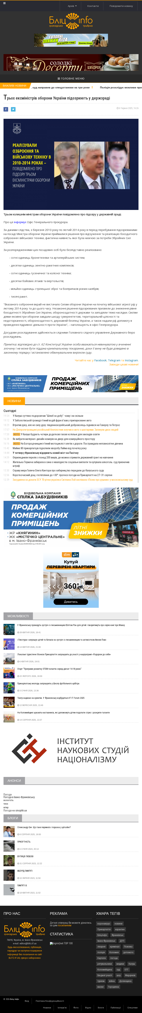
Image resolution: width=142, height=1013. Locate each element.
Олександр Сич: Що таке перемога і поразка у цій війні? (44, 827)
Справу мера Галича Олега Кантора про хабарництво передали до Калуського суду (58, 470)
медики (120, 963)
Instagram (131, 360)
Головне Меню (72, 78)
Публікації (116, 1008)
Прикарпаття (104, 929)
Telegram (114, 360)
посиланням (64, 925)
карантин (120, 929)
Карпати (101, 958)
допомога (128, 952)
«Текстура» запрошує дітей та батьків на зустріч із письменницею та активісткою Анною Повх (61, 640)
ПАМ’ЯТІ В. (22, 885)
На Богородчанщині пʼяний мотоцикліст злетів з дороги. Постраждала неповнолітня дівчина (68, 443)
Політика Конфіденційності (50, 1001)
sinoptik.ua (21, 810)
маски (100, 986)
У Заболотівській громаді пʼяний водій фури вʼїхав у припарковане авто (52, 420)
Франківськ (117, 935)
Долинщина (125, 981)
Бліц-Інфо (102, 935)
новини (118, 923)
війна (112, 981)
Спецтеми (132, 1008)
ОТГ (127, 969)
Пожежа (128, 946)
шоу (119, 975)
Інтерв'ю (62, 1008)
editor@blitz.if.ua (28, 943)
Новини (47, 1008)
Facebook (100, 360)
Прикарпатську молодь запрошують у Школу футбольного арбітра (48, 683)
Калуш (132, 963)
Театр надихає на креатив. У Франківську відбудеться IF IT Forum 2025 (50, 698)
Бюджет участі (104, 975)
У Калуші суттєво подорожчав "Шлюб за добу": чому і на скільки (48, 415)
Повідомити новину (121, 6)
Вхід (27, 1001)
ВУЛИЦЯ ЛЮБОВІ (25, 856)
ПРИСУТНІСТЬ (23, 841)
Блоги (101, 1008)
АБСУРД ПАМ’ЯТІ (25, 871)
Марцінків (130, 975)
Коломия (114, 952)
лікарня (101, 946)
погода (114, 958)
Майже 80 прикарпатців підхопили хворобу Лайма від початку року (50, 448)
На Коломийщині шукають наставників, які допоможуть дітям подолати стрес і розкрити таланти (63, 712)
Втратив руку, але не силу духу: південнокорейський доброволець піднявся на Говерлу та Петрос (66, 425)
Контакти (93, 6)
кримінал (114, 946)
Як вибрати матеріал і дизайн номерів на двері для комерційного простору (54, 438)
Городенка (113, 986)
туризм (100, 981)
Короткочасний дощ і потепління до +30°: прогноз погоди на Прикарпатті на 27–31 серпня (62, 475)
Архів (71, 6)
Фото (76, 1008)
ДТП (122, 940)
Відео (88, 1008)
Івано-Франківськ (106, 940)
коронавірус (103, 923)
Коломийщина (104, 969)
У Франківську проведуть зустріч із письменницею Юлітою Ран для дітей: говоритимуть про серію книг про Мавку (71, 625)
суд (118, 969)
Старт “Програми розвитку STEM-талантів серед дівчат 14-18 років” (49, 669)
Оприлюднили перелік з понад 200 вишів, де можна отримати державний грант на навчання (63, 457)
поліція (101, 952)
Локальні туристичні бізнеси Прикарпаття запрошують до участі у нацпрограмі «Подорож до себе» (64, 654)
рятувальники (104, 963)
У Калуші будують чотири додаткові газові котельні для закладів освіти (56, 434)
